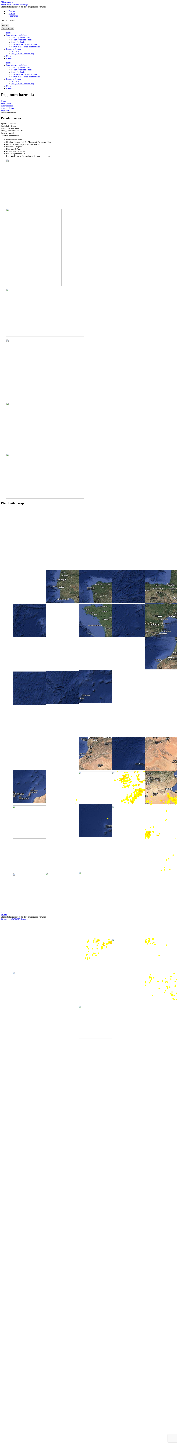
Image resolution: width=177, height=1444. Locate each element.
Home (8, 33)
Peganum (5, 110)
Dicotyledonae (7, 106)
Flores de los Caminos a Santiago (14, 4)
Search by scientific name (21, 40)
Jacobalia (15, 51)
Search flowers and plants (16, 35)
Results (5, 26)
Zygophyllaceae (7, 108)
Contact (9, 58)
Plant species (6, 103)
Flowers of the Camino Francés (24, 44)
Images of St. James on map (22, 54)
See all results (7, 28)
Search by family (18, 42)
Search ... (5, 20)
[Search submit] (2, 23)
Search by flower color (20, 37)
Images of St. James (14, 49)
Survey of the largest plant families (25, 47)
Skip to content (7, 2)
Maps (8, 56)
